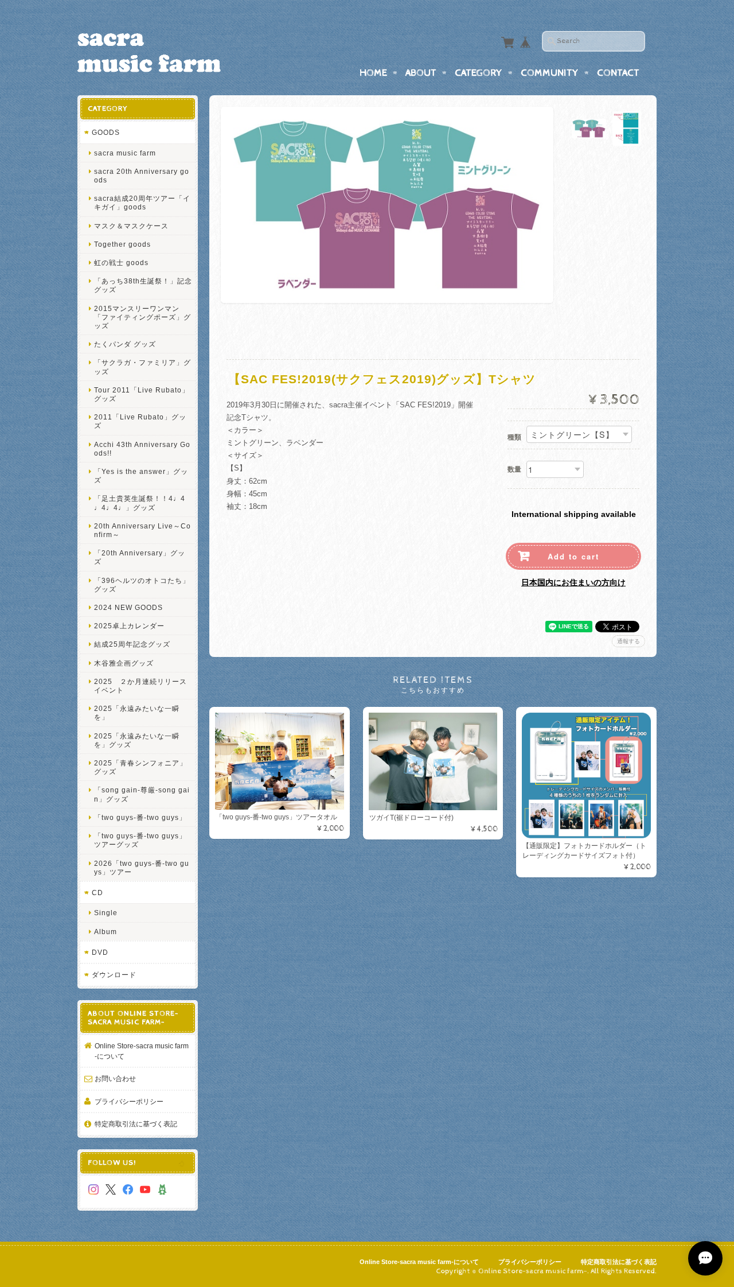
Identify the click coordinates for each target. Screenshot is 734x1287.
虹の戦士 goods (121, 262)
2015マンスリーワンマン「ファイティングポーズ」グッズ (142, 317)
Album (105, 931)
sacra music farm (125, 153)
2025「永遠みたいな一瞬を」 (136, 713)
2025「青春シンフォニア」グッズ (140, 767)
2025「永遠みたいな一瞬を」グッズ (136, 740)
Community (550, 73)
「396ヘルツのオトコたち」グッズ (142, 585)
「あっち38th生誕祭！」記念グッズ (143, 285)
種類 (514, 437)
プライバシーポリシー (129, 1101)
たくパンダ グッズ (125, 344)
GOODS (106, 132)
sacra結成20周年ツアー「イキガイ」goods (142, 203)
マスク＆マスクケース (131, 226)
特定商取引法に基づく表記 (136, 1123)
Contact (618, 73)
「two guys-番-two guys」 (140, 817)
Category (478, 73)
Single (106, 912)
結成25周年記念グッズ (132, 644)
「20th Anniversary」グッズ (139, 557)
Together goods (122, 244)
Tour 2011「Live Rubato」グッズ (141, 394)
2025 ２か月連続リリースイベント (140, 686)
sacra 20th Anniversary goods (141, 176)
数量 (514, 469)
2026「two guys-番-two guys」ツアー (141, 868)
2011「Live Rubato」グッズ (140, 421)
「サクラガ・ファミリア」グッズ (142, 367)
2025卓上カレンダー (129, 625)
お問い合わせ (115, 1078)
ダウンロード (114, 974)
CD (97, 892)
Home (373, 73)
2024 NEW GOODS (128, 607)
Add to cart (573, 556)
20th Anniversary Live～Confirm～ (142, 530)
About (420, 73)
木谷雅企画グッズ (124, 663)
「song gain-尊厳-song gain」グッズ (142, 794)
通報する (628, 641)
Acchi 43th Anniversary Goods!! (142, 449)
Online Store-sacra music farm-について (142, 1051)
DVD (100, 952)
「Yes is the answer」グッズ (141, 476)
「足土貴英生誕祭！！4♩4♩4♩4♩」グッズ (139, 503)
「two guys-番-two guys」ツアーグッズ (140, 840)
